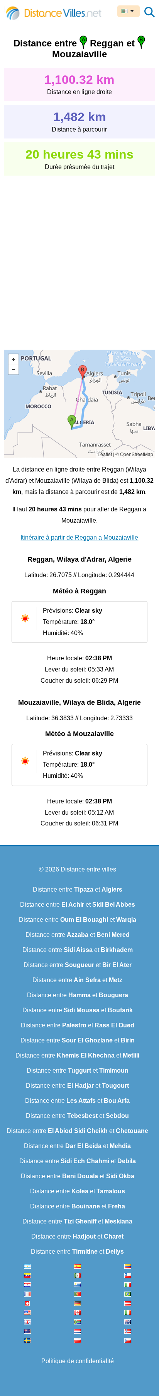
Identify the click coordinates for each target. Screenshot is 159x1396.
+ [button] (13, 359)
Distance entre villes (88, 869)
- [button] (13, 369)
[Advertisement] (79, 257)
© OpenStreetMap (134, 454)
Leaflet (105, 454)
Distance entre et (77, 889)
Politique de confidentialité (77, 1361)
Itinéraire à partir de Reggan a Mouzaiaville (79, 537)
